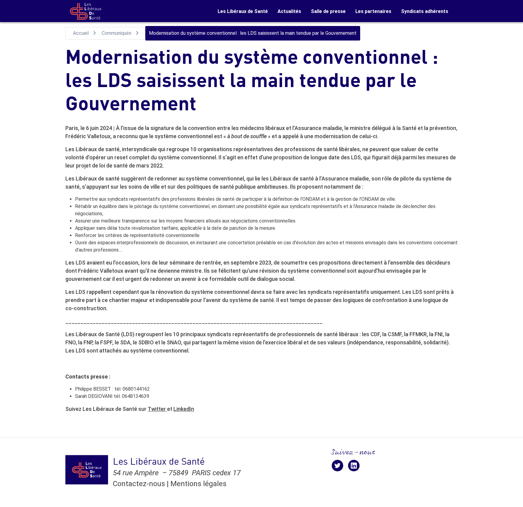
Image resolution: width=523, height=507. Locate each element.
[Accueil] (85, 11)
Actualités (289, 11)
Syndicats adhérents (424, 11)
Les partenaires (373, 11)
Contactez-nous (139, 483)
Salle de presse (328, 11)
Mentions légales (198, 483)
